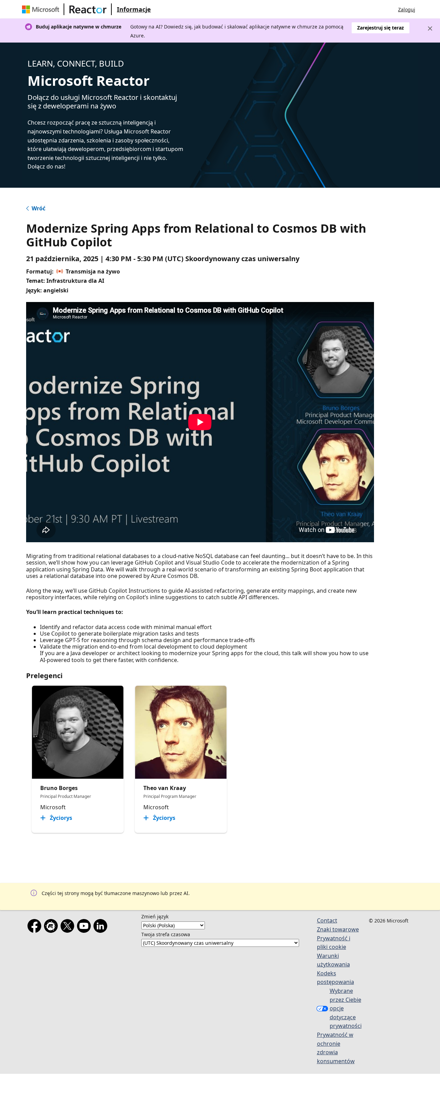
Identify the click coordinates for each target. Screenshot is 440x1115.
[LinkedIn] (102, 927)
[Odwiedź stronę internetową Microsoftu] (42, 9)
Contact (327, 920)
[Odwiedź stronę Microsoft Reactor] (88, 9)
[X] (68, 927)
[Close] (430, 28)
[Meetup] (52, 927)
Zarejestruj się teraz (380, 27)
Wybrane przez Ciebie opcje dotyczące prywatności (345, 1008)
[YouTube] (85, 927)
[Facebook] (36, 927)
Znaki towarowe (338, 929)
